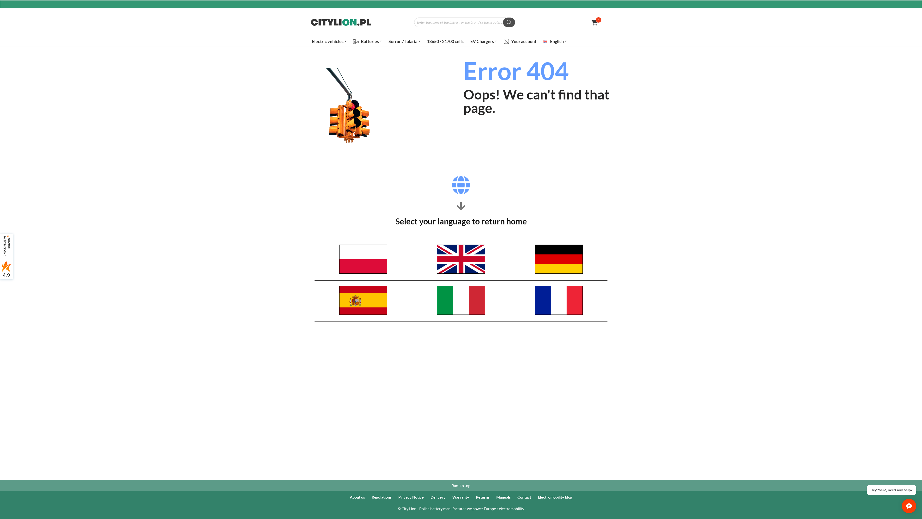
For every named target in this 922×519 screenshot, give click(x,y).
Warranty (460, 497)
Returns (483, 497)
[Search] (509, 22)
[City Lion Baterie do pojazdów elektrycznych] (341, 22)
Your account (523, 41)
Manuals (503, 497)
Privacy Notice (411, 497)
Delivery (438, 497)
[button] (345, 41)
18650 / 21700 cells (445, 41)
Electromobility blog (555, 497)
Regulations (382, 497)
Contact (524, 497)
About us (357, 497)
